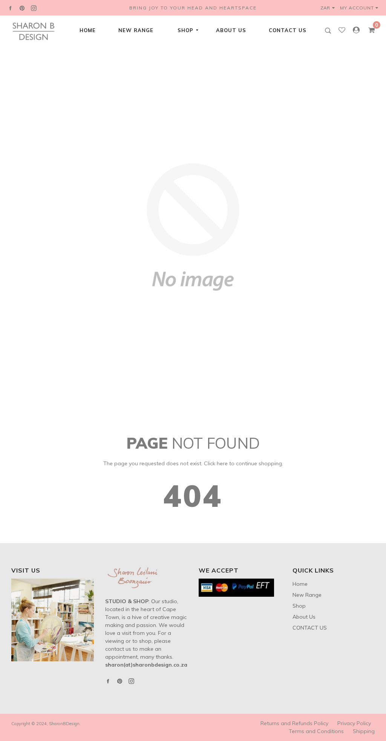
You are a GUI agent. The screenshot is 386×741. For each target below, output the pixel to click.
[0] (369, 30)
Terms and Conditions (316, 731)
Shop (185, 30)
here (222, 463)
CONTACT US (287, 30)
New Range (135, 30)
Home (88, 30)
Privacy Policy (354, 723)
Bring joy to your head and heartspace (193, 8)
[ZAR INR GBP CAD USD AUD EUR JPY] (329, 8)
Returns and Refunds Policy (294, 723)
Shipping (364, 731)
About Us (231, 30)
